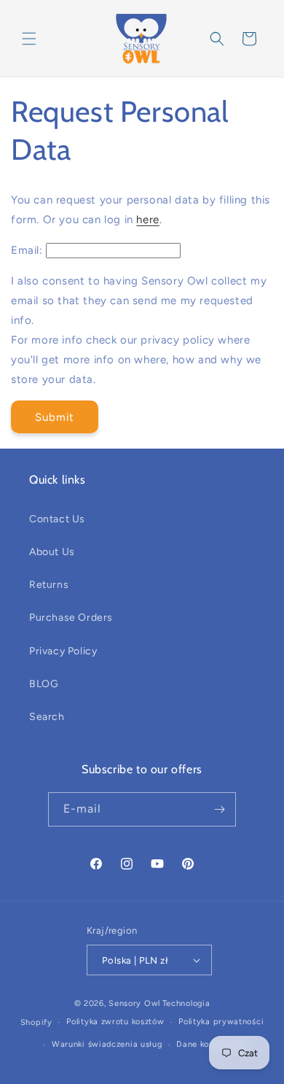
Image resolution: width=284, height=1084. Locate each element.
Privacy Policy (63, 651)
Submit (54, 417)
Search (47, 717)
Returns (48, 584)
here (147, 219)
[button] (29, 39)
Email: (27, 250)
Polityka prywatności (221, 1021)
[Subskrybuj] (219, 809)
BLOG (43, 684)
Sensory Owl (134, 1003)
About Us (52, 552)
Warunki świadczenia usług (107, 1044)
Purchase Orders (71, 617)
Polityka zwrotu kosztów (115, 1021)
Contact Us (57, 519)
